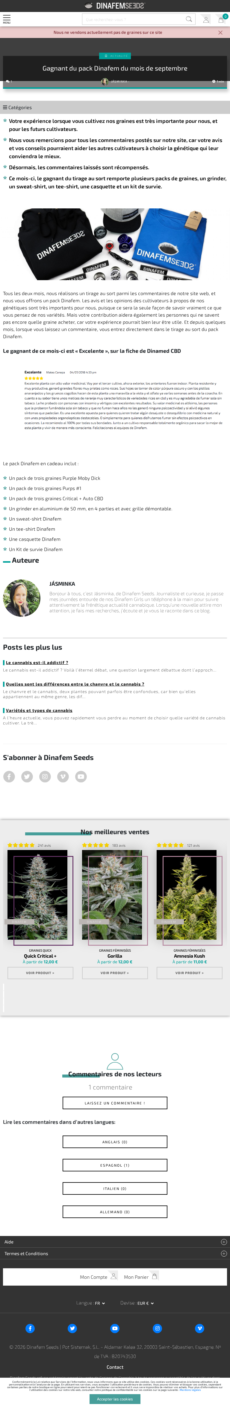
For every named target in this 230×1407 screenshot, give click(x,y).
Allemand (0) (115, 1212)
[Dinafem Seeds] (115, 5)
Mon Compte (205, 19)
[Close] (220, 33)
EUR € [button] (143, 1303)
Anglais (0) (115, 1142)
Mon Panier (220, 19)
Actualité (119, 55)
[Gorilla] (112, 895)
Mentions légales (190, 1389)
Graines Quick (40, 950)
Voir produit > (40, 973)
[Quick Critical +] (37, 895)
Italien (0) (115, 1188)
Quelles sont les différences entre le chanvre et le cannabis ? (75, 683)
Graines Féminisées (115, 950)
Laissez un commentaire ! (115, 1103)
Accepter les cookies (115, 1399)
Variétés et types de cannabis (39, 710)
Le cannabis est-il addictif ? (37, 662)
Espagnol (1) (115, 1165)
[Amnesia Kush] (187, 895)
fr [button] (98, 1303)
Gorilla (115, 955)
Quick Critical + (40, 955)
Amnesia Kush (189, 955)
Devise (128, 1302)
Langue (84, 1302)
